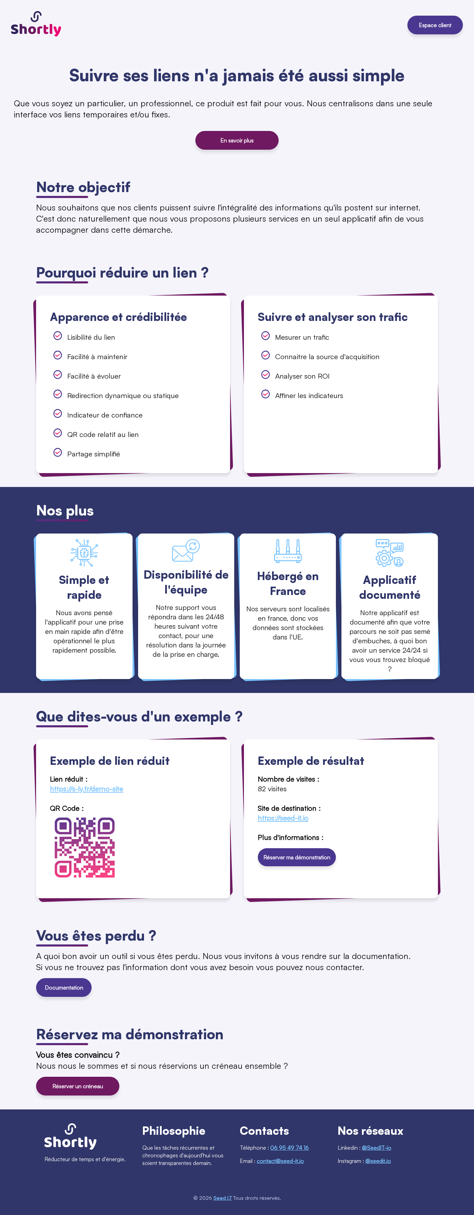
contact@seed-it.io (280, 1160)
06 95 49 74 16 (289, 1147)
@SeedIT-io (376, 1147)
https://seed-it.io (283, 817)
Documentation (64, 987)
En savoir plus (237, 140)
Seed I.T (222, 1198)
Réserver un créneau (77, 1086)
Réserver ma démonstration (296, 857)
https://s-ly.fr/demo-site (86, 788)
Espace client (435, 25)
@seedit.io (378, 1160)
